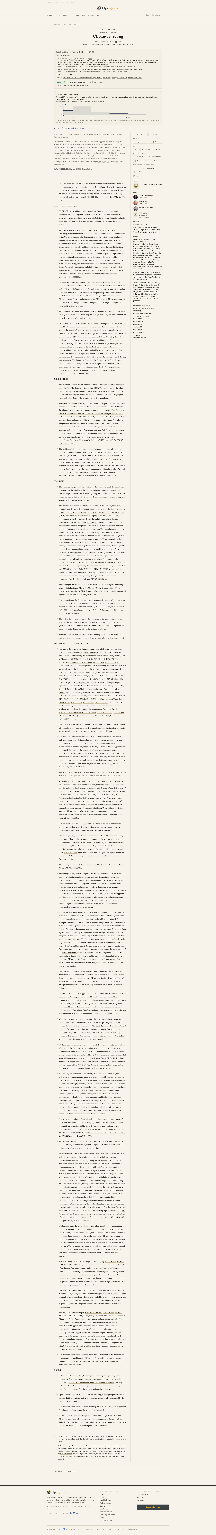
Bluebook (157, 149)
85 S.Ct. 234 (115, 440)
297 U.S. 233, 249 (102, 606)
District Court (112, 187)
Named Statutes (106, 1512)
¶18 (57, 736)
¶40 (57, 1394)
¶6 (57, 323)
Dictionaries (88, 15)
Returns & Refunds (93, 1529)
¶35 (57, 1261)
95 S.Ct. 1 (96, 587)
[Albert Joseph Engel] (135, 197)
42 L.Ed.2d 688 (110, 455)
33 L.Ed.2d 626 (95, 569)
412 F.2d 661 (64, 811)
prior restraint (106, 669)
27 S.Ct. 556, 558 (66, 1135)
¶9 (57, 448)
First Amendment (119, 314)
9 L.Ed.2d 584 (79, 689)
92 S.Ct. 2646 (100, 579)
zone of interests (94, 535)
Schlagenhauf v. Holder (87, 440)
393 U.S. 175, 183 (104, 712)
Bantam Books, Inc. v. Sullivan (99, 685)
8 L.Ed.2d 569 (112, 801)
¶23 (57, 864)
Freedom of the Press (102, 161)
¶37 (57, 1312)
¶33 (57, 1153)
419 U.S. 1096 (85, 455)
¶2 (57, 211)
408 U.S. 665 (83, 1290)
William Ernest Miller (146, 207)
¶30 (57, 1073)
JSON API (140, 1500)
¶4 (57, 282)
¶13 (57, 600)
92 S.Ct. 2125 (88, 416)
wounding (136, 335)
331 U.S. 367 (92, 679)
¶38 (57, 1354)
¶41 (57, 1406)
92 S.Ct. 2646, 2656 (79, 569)
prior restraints (82, 682)
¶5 (57, 311)
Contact (81, 1529)
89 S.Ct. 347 (119, 712)
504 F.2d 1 (116, 452)
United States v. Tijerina (113, 807)
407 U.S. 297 (76, 416)
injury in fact (92, 522)
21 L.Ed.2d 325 (65, 715)
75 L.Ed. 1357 (104, 659)
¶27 (57, 993)
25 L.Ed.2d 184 (117, 512)
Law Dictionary (105, 1500)
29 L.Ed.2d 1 (85, 699)
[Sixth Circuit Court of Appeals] (135, 214)
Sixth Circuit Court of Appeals (108, 42)
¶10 (57, 486)
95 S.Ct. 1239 (110, 662)
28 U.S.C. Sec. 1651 (89, 388)
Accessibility (69, 1529)
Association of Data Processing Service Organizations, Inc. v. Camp (87, 78)
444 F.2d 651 (117, 413)
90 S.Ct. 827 (104, 512)
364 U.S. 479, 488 (101, 715)
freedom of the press (141, 316)
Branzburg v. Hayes (135, 78)
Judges (76, 15)
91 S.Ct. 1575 (73, 699)
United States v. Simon (119, 71)
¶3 (57, 230)
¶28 (57, 1019)
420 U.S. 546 (98, 662)
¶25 (57, 912)
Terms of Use (119, 1529)
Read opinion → (144, 217)
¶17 (57, 724)
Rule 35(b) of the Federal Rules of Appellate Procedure (91, 1382)
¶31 (57, 1119)
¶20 (57, 781)
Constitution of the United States (77, 318)
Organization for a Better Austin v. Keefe (101, 695)
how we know (97, 82)
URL (136, 149)
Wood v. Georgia (82, 675)
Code (57, 15)
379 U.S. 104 (103, 440)
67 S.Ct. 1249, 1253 (92, 794)
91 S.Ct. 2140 (88, 702)
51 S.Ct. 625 (92, 659)
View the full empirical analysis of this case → (70, 128)
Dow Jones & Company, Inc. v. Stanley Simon (97, 71)
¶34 (57, 1225)
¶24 (57, 873)
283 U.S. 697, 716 (78, 659)
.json (65, 1472)
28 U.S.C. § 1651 (67, 74)
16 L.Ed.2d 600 (70, 1315)
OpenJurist (57, 24)
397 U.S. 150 (92, 512)
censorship (137, 311)
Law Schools (104, 1509)
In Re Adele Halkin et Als (127, 66)
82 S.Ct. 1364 (108, 675)
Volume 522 (67, 24)
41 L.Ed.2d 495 (77, 1232)
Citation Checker (106, 1521)
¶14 (57, 618)
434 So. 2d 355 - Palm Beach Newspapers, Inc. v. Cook (100, 66)
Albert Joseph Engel (146, 196)
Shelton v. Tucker (86, 715)
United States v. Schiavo (101, 452)
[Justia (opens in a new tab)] (73, 1513)
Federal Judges (105, 1503)
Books (100, 15)
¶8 (57, 403)
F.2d (74, 24)
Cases (49, 15)
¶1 (57, 183)
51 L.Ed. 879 (80, 1135)
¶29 (57, 1044)
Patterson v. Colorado (99, 1132)
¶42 (57, 1415)
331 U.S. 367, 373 (75, 794)
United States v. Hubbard (70, 99)
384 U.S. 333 (108, 1312)
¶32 (57, 1141)
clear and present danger (142, 313)
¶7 (57, 384)
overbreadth (137, 327)
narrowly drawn (72, 705)
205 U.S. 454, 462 (116, 1132)
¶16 (57, 649)
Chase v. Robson (68, 724)
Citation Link (146, 149)
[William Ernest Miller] (135, 208)
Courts (66, 15)
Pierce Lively (143, 201)
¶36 (57, 1290)
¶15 (57, 634)
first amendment (65, 784)
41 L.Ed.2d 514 (70, 1264)
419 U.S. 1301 (85, 587)
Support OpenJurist (153, 1507)
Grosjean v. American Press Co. (81, 606)
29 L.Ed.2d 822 (101, 702)
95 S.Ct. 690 (97, 455)
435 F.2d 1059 (82, 724)
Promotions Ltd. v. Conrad (81, 662)
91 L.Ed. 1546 (117, 679)
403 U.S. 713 (76, 702)
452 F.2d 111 (70, 868)
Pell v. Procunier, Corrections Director (95, 1229)
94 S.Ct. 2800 (64, 1232)
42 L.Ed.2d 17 (107, 587)
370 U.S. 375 (95, 675)
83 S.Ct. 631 (67, 689)
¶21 (57, 823)
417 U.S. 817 (117, 1229)
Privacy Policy (132, 1529)
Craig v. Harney (79, 679)
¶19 (57, 772)
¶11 (57, 505)
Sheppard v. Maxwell (119, 78)
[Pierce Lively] (135, 203)
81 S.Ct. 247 (115, 715)
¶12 (57, 584)
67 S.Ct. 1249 (104, 679)
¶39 (57, 1375)
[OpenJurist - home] (108, 8)
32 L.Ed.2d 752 (101, 416)
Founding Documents (107, 1515)
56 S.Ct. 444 (116, 606)
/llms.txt (140, 1497)
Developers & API (143, 1494)
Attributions (107, 1529)
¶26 (57, 971)
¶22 (57, 835)
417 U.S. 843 (110, 1261)
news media (110, 221)
